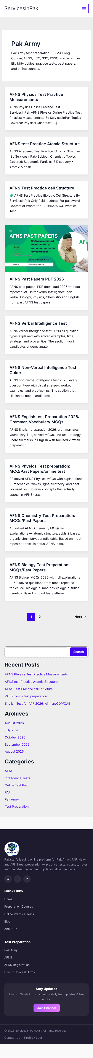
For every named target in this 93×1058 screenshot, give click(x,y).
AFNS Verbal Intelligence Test (38, 323)
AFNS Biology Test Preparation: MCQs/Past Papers (39, 567)
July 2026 (12, 730)
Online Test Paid (16, 785)
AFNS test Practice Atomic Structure (45, 143)
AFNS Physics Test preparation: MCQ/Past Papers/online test (40, 469)
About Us (10, 929)
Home (8, 899)
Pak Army (12, 799)
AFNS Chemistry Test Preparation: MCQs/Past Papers (42, 518)
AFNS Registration (17, 965)
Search (78, 652)
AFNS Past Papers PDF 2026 (37, 279)
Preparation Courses (18, 906)
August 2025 (14, 751)
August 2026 (14, 723)
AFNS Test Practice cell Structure (42, 188)
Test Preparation (17, 807)
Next (80, 617)
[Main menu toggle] (84, 8)
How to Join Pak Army (19, 972)
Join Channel (46, 1008)
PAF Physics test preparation (26, 696)
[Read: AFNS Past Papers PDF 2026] (46, 248)
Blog (7, 921)
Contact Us (12, 1037)
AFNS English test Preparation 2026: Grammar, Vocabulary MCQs (44, 419)
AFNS (9, 771)
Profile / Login (33, 1037)
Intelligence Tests (17, 778)
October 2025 (15, 737)
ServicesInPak (21, 8)
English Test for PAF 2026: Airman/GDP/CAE (37, 704)
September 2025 (17, 745)
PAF (8, 792)
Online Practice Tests (19, 914)
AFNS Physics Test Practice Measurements (36, 97)
